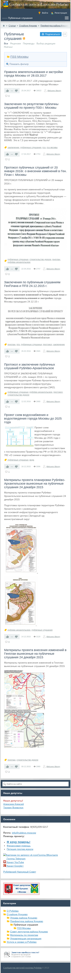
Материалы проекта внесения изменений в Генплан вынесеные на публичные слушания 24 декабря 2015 (35, 653)
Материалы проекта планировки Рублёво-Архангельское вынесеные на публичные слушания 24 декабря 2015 (34, 483)
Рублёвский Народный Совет (19, 871)
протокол (47, 344)
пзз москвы (52, 147)
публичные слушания (30, 147)
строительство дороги (40, 259)
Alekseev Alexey (54, 91)
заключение (13, 147)
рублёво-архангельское (19, 262)
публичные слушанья (18, 259)
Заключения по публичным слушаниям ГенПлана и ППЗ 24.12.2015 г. (32, 284)
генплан (56, 259)
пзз (44, 147)
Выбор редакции (46, 43)
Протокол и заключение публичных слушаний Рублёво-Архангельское (29, 366)
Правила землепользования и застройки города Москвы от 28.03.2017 (33, 73)
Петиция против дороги (20, 849)
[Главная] (3, 25)
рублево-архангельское (19, 630)
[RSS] (24, 38)
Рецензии (15, 43)
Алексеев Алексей (13, 804)
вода (31, 460)
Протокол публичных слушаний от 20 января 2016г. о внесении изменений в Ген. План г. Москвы (35, 171)
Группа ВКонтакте (48, 855)
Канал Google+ (15, 865)
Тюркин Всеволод (13, 807)
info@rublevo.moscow (24, 832)
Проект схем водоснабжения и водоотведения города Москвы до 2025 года (33, 418)
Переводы (28, 43)
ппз (18, 344)
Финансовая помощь (19, 845)
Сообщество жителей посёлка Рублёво (22, 968)
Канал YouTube (15, 862)
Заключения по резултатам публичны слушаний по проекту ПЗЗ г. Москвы (31, 105)
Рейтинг (8, 47)
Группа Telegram (16, 858)
